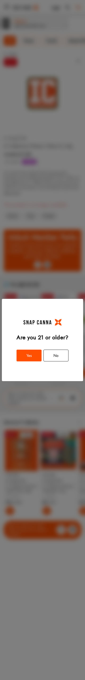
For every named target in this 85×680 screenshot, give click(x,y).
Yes (29, 355)
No (56, 355)
